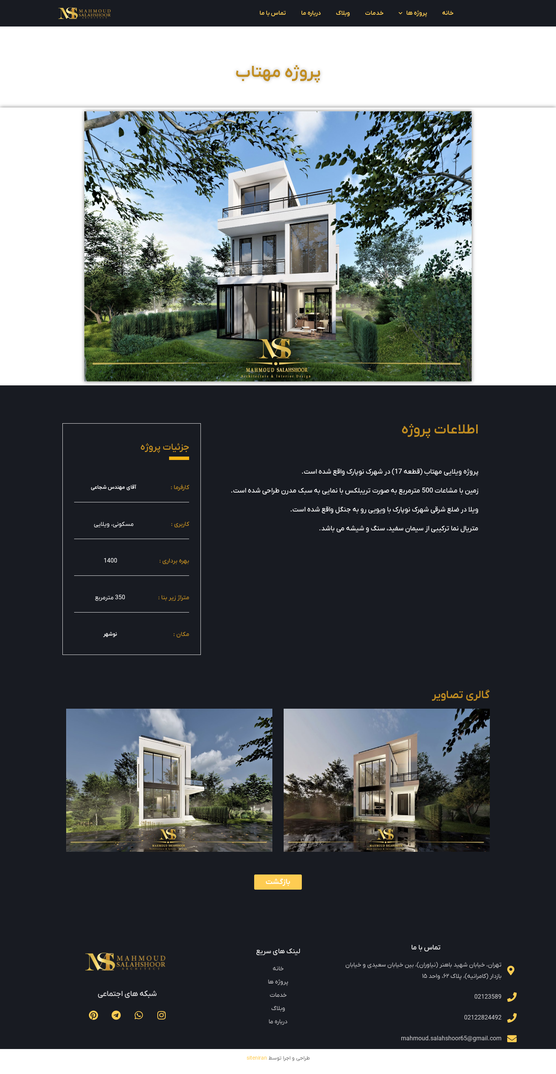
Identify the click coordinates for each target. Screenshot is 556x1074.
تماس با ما (272, 13)
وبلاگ (343, 13)
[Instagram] (161, 1014)
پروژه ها (416, 13)
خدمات (374, 13)
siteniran (257, 1058)
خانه (447, 13)
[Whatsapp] (138, 1014)
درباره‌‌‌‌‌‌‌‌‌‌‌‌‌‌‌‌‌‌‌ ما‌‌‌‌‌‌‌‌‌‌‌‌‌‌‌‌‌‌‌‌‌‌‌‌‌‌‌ (311, 13)
